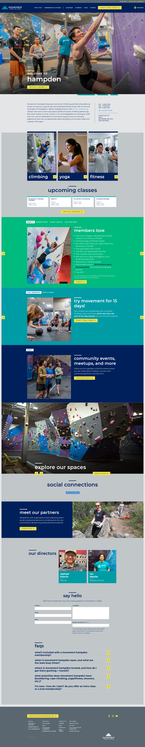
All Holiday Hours (105, 110)
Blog (44, 725)
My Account (123, 1)
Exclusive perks (82, 267)
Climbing (78, 7)
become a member (37, 87)
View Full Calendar (71, 211)
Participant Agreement (136, 1)
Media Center (61, 730)
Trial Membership (33, 292)
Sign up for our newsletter (41, 716)
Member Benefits (33, 727)
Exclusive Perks (71, 222)
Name (36, 612)
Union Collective (79, 109)
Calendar (69, 7)
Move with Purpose (31, 724)
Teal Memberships (34, 729)
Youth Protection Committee (75, 728)
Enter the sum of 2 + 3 (80, 622)
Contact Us (62, 721)
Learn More (27, 529)
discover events (83, 378)
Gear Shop (62, 727)
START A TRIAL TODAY (84, 320)
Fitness (93, 7)
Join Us (79, 282)
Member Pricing (42, 222)
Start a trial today (108, 8)
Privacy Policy (74, 723)
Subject (38, 605)
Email (37, 619)
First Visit (38, 7)
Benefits (30, 222)
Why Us (30, 721)
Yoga (86, 7)
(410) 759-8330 (104, 120)
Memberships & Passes (52, 7)
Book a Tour (100, 473)
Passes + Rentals (56, 222)
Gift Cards (72, 721)
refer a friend (48, 292)
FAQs (60, 725)
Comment (75, 605)
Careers (61, 723)
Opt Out (72, 725)
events (29, 350)
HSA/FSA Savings (74, 731)
